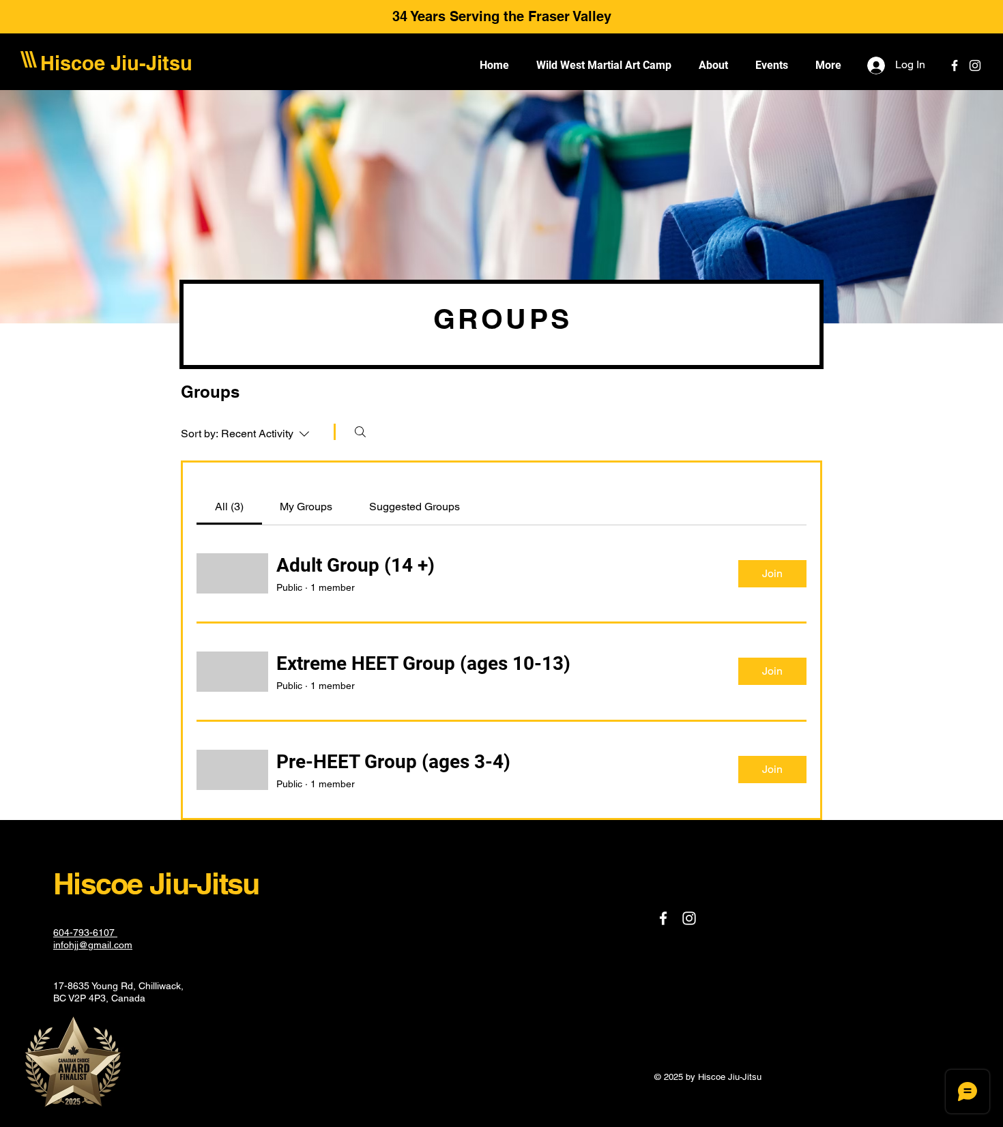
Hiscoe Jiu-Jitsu (116, 63)
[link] (229, 506)
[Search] (360, 432)
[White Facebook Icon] (954, 65)
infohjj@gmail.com (92, 944)
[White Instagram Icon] (975, 65)
